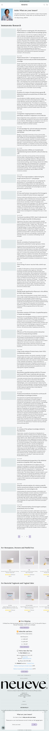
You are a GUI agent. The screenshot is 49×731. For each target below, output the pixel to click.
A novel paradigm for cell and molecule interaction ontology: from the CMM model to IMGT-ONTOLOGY (31, 130)
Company (24, 704)
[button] (3, 728)
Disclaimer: (24, 678)
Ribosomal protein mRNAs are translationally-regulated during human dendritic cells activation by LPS (32, 151)
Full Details (24, 627)
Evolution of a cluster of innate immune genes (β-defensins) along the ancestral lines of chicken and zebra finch (31, 94)
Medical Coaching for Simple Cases (23, 665)
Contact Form (30, 663)
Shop (24, 701)
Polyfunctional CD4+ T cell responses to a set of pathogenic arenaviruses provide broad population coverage (32, 59)
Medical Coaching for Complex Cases (22, 668)
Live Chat (25, 657)
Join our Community (24, 675)
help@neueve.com (26, 658)
